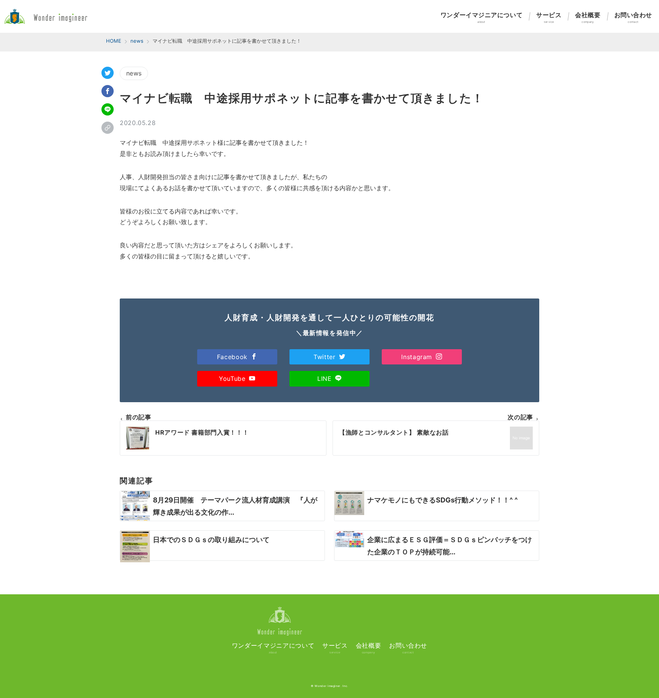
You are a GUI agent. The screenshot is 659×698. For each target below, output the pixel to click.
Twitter (325, 357)
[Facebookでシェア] (107, 91)
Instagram (417, 357)
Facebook (233, 357)
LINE (325, 378)
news (133, 73)
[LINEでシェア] (107, 109)
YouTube (233, 378)
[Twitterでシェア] (107, 73)
